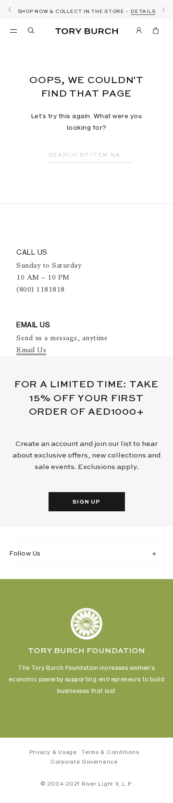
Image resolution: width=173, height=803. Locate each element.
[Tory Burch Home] (86, 31)
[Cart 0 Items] (155, 32)
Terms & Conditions (110, 752)
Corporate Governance (84, 761)
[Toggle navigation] (13, 30)
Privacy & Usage (53, 752)
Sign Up (86, 502)
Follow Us (25, 553)
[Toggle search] (31, 32)
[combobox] (90, 155)
